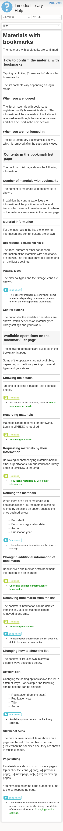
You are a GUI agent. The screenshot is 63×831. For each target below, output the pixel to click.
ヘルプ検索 (29, 17)
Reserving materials (20, 439)
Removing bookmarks (21, 626)
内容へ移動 (55, 3)
